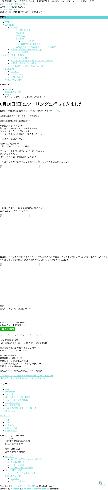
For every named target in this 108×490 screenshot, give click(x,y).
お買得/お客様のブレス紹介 (23, 63)
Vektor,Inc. (44, 489)
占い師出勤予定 (23, 30)
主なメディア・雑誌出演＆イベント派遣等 (36, 47)
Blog (59, 111)
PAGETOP (5, 415)
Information (10, 392)
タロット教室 (27, 41)
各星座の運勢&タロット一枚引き (26, 49)
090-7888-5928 (10, 9)
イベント (9, 394)
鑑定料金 (20, 33)
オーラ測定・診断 (13, 470)
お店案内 (15, 71)
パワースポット (12, 402)
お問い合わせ (17, 77)
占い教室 (20, 38)
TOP (7, 420)
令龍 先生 (20, 36)
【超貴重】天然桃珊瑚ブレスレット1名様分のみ (24, 378)
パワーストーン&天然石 (16, 400)
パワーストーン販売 (20, 58)
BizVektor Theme (29, 489)
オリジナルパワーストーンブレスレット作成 (32, 60)
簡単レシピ (10, 411)
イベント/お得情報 (19, 52)
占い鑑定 (15, 27)
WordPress (15, 489)
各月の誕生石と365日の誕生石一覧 (27, 66)
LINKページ (11, 431)
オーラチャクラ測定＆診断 (18, 397)
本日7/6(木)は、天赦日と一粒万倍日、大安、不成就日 (26, 376)
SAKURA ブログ (13, 476)
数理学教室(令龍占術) (31, 44)
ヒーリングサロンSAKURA (24, 486)
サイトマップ (17, 74)
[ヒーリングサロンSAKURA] (14, 4)
